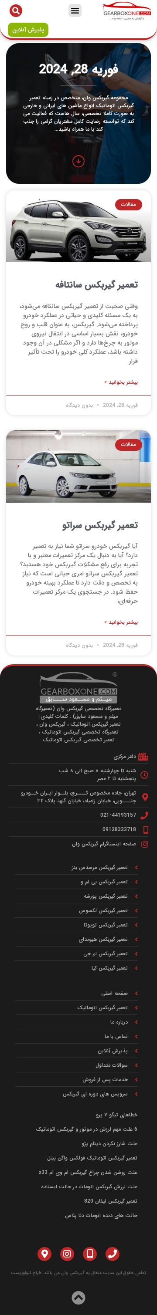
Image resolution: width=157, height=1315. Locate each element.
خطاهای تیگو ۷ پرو (116, 1115)
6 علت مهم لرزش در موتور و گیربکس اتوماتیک (86, 1129)
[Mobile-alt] (90, 1254)
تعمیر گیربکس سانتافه (96, 285)
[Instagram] (67, 1254)
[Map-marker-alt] (44, 1254)
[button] (75, 10)
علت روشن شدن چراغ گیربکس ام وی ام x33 (88, 1172)
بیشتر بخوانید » (121, 382)
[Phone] (112, 1254)
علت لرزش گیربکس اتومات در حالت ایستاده (89, 1187)
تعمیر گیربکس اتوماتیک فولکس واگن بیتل (92, 1158)
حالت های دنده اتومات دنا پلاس (101, 1215)
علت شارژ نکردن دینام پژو (109, 1143)
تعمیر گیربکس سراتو (100, 525)
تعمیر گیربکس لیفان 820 (110, 1201)
